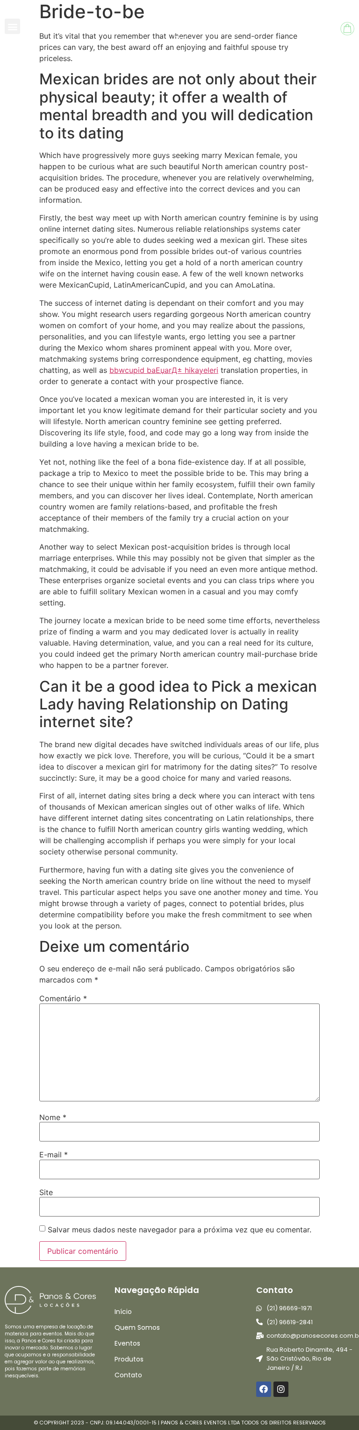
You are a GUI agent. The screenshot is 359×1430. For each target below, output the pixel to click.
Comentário (63, 998)
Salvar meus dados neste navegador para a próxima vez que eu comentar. (179, 1229)
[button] (12, 26)
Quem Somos (137, 1327)
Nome (52, 1117)
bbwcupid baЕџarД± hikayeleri (163, 370)
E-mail (53, 1154)
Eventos (127, 1343)
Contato (128, 1375)
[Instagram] (280, 1389)
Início (123, 1311)
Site (46, 1192)
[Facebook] (263, 1389)
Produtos (129, 1359)
